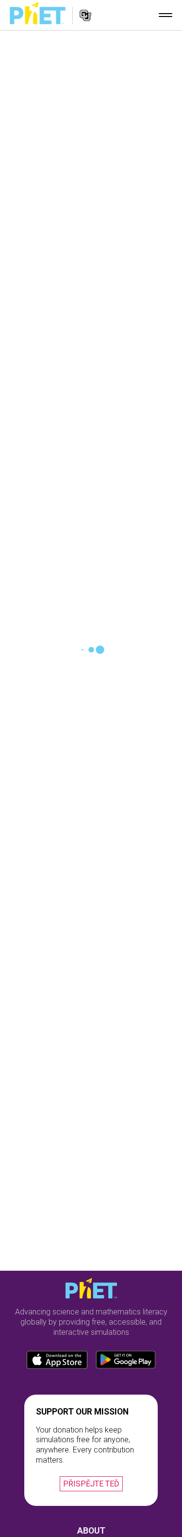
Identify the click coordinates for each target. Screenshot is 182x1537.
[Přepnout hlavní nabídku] (165, 15)
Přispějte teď (91, 1483)
